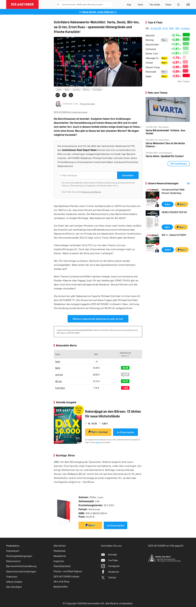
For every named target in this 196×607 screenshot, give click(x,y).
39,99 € (168, 249)
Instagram (114, 565)
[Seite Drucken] (64, 95)
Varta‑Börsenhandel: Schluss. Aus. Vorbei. (166, 132)
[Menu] (188, 4)
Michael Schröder (87, 104)
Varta (59, 89)
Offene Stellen (14, 581)
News (164, 40)
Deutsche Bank (152, 44)
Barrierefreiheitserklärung (21, 566)
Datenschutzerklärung (91, 192)
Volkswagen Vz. (152, 58)
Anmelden (128, 175)
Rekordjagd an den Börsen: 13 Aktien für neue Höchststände (113, 413)
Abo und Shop (61, 581)
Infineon (149, 62)
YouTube (113, 560)
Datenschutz (13, 561)
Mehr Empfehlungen (179, 163)
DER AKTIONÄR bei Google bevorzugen (70, 112)
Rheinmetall (151, 71)
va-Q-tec (76, 89)
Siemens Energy (153, 67)
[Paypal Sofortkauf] (90, 525)
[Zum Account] (140, 4)
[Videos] (168, 4)
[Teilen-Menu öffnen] (58, 95)
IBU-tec (86, 89)
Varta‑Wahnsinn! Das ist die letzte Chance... (165, 145)
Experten (59, 561)
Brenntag (150, 39)
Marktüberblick (62, 566)
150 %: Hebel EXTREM (174, 234)
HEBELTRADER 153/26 (174, 212)
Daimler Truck (152, 53)
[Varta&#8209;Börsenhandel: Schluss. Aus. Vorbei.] (168, 109)
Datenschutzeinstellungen (21, 571)
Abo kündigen (14, 586)
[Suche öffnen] (58, 4)
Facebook (113, 571)
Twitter (112, 577)
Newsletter (60, 555)
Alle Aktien (60, 545)
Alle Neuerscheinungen (185, 183)
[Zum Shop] (129, 4)
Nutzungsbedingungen (19, 555)
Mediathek (59, 550)
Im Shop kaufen (125, 432)
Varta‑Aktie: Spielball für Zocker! (165, 156)
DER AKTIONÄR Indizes (66, 576)
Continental (151, 49)
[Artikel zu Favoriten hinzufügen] (71, 95)
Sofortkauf (103, 432)
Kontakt (112, 554)
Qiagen (149, 76)
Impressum (12, 550)
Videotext (12, 576)
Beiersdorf (150, 35)
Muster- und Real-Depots (68, 571)
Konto (98, 442)
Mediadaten (13, 545)
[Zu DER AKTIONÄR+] (155, 4)
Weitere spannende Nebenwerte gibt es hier (98, 318)
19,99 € (167, 204)
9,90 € (167, 227)
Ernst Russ (97, 89)
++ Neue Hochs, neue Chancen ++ (98, 11)
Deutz (67, 89)
